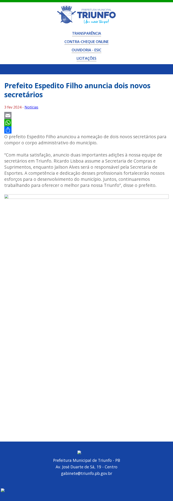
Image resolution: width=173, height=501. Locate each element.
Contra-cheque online (86, 41)
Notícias (31, 107)
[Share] (86, 130)
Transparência (86, 33)
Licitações (86, 58)
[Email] (86, 115)
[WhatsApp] (86, 122)
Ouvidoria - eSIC (86, 50)
